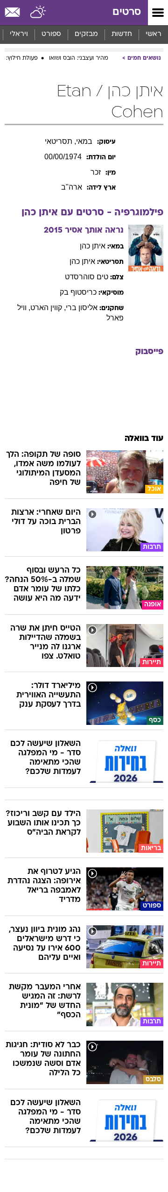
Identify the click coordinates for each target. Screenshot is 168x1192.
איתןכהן (92, 246)
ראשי (153, 34)
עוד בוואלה (144, 439)
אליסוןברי (82, 308)
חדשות (122, 34)
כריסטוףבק (78, 292)
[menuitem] (122, 34)
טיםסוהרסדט (86, 277)
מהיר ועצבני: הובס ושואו (78, 58)
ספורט (51, 34)
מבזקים (86, 34)
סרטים (126, 12)
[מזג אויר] (38, 13)
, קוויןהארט (48, 308)
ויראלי (19, 34)
